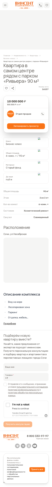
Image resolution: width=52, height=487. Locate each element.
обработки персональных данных (13, 476)
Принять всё (37, 469)
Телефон (9, 375)
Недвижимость (20, 56)
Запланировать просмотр (26, 126)
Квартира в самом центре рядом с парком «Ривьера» (25, 61)
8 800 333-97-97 (38, 436)
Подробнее (9, 323)
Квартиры (34, 56)
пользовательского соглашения (32, 387)
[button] (40, 5)
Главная (6, 56)
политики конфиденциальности (23, 390)
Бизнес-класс (9, 58)
